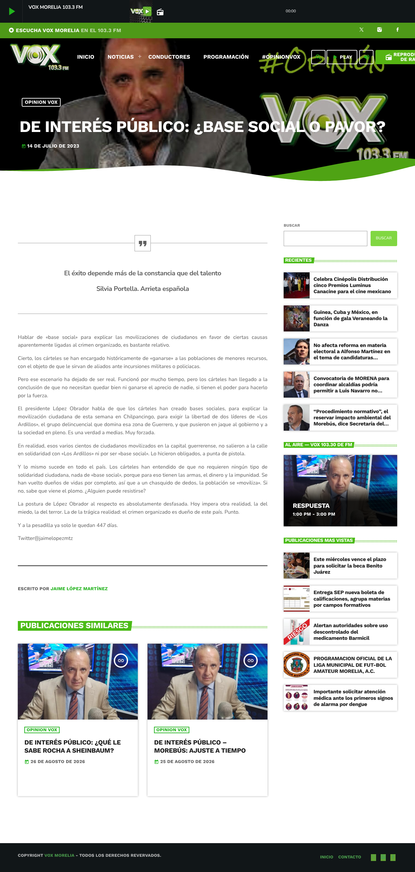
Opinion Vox (41, 102)
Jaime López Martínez (79, 588)
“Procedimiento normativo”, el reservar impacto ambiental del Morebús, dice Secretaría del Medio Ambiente (352, 420)
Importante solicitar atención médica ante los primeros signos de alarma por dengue (353, 697)
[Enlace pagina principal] (39, 57)
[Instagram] (379, 30)
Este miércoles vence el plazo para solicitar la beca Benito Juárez (350, 565)
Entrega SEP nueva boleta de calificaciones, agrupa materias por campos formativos (352, 598)
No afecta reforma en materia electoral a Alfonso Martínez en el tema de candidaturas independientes (352, 354)
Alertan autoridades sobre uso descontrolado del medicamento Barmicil (351, 631)
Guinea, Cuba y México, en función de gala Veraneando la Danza (350, 318)
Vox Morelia (59, 855)
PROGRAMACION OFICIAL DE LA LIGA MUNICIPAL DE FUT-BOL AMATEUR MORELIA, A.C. (353, 664)
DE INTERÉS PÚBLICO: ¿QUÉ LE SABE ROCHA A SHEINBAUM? (72, 746)
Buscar (292, 225)
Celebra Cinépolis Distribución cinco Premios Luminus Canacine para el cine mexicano (352, 285)
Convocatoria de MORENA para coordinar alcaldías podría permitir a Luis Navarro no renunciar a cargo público (351, 387)
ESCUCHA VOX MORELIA (64, 30)
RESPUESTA (311, 505)
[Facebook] (397, 30)
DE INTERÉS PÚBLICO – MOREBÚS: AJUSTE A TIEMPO (200, 746)
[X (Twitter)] (361, 30)
